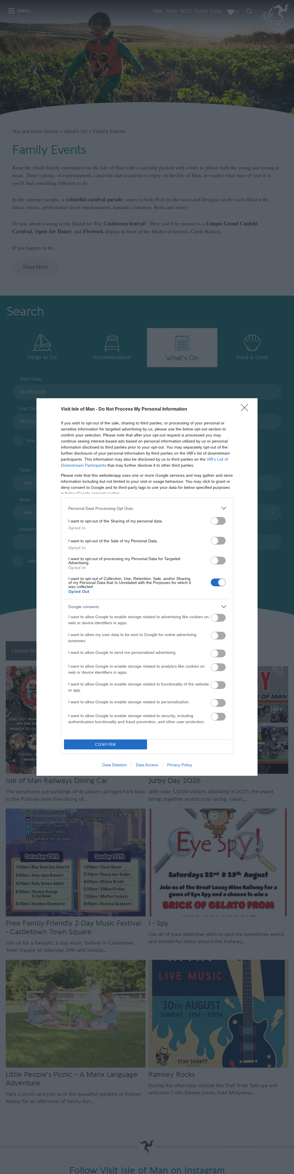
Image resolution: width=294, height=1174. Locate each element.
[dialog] (147, 587)
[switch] (218, 521)
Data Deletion (114, 765)
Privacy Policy (179, 765)
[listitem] (147, 508)
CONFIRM (105, 744)
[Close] (246, 409)
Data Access (147, 765)
